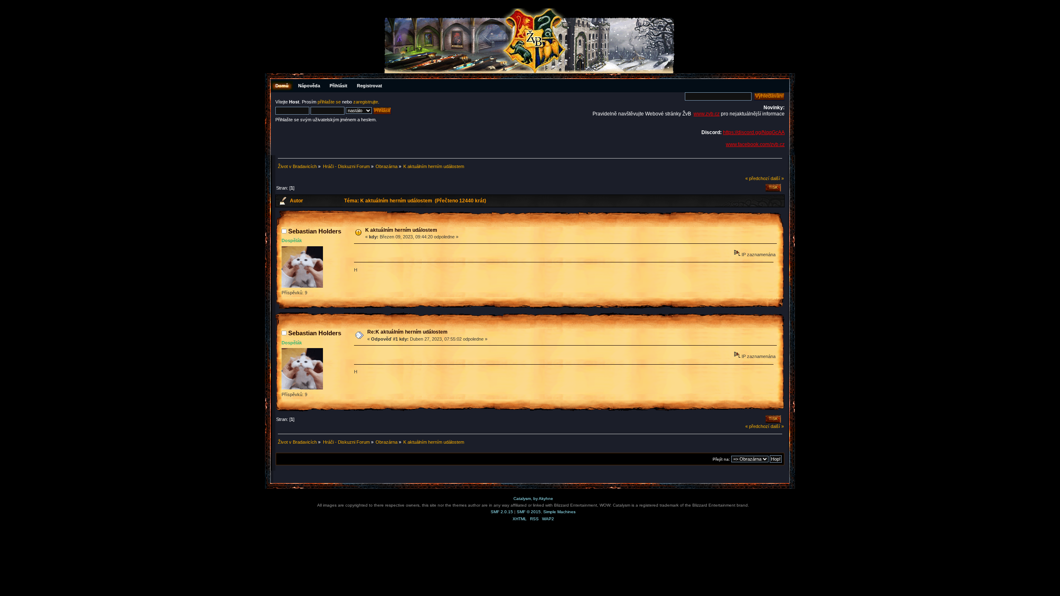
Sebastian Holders (314, 231)
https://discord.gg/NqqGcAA (754, 132)
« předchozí (757, 178)
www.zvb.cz (707, 114)
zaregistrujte (365, 101)
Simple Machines (559, 511)
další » (777, 178)
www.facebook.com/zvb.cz (755, 144)
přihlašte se (329, 101)
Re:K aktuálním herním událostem (407, 332)
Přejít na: (721, 459)
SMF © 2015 (529, 511)
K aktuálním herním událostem (401, 230)
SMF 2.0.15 (502, 511)
